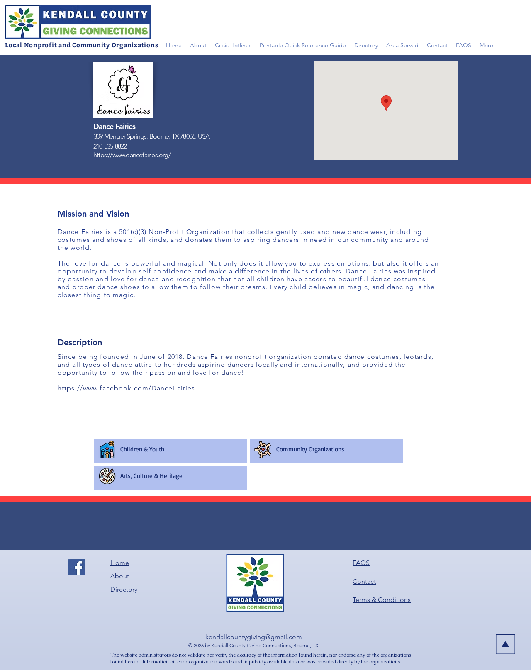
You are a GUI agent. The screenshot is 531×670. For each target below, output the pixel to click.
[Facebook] (76, 567)
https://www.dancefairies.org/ (132, 155)
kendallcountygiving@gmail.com (253, 637)
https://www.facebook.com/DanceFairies (126, 388)
